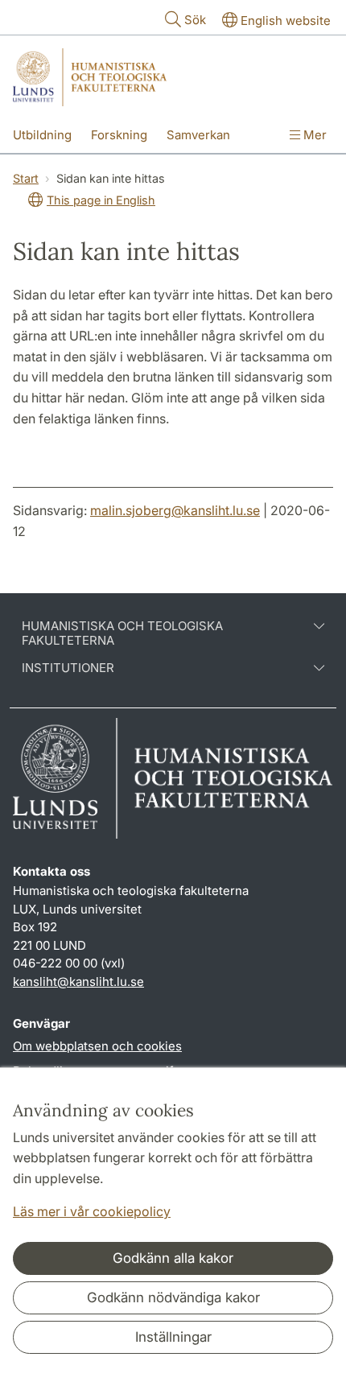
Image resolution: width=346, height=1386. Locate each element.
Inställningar (173, 1337)
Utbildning (42, 134)
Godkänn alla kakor (173, 1258)
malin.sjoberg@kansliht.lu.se (175, 510)
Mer (313, 134)
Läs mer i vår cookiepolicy (92, 1211)
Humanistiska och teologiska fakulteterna (122, 633)
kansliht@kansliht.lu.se (78, 981)
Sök (195, 19)
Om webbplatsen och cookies (97, 1046)
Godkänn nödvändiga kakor (173, 1297)
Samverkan (198, 134)
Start (26, 178)
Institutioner (68, 668)
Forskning (119, 134)
